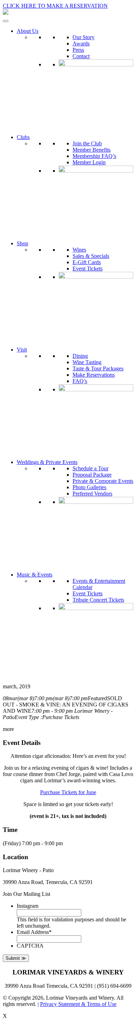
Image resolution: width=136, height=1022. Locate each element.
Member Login (89, 162)
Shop (22, 243)
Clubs (23, 137)
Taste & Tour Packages (98, 368)
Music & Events (34, 575)
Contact (81, 56)
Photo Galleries (89, 487)
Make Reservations (94, 375)
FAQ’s (80, 381)
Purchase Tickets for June (68, 792)
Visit (22, 350)
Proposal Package (92, 475)
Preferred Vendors (92, 493)
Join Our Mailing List (26, 894)
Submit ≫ (16, 958)
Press (78, 50)
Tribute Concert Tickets (98, 600)
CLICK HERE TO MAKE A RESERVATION (55, 6)
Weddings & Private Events (47, 462)
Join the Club (87, 143)
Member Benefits (92, 150)
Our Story (84, 37)
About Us (27, 31)
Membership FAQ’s (94, 156)
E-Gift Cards (87, 262)
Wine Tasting (87, 362)
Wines (79, 250)
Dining (80, 356)
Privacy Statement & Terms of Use (78, 1004)
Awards (81, 43)
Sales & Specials (91, 256)
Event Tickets (88, 268)
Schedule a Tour (90, 468)
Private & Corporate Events (103, 481)
